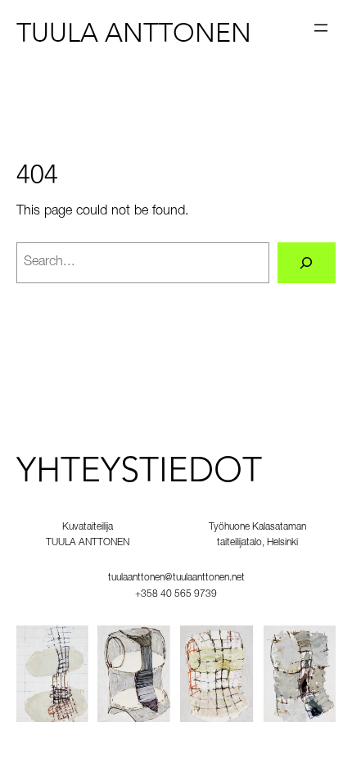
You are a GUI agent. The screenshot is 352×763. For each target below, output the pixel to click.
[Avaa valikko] (321, 28)
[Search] (307, 262)
